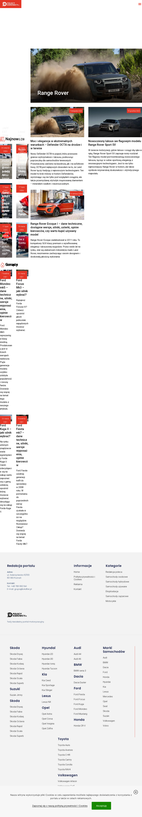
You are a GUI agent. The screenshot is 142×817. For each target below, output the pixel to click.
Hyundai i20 (47, 654)
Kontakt (77, 589)
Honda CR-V (80, 725)
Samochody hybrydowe (117, 581)
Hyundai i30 (47, 659)
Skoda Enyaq (16, 654)
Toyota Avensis (65, 750)
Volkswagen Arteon (67, 781)
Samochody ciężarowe (117, 596)
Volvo (106, 725)
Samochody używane (116, 586)
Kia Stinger (47, 690)
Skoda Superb (17, 683)
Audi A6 (77, 659)
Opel (105, 701)
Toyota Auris (64, 745)
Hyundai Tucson (49, 668)
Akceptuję (101, 805)
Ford (105, 672)
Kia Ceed (46, 680)
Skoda (106, 711)
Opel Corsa (47, 718)
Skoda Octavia (17, 668)
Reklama (78, 584)
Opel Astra (47, 714)
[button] (139, 4)
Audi (105, 657)
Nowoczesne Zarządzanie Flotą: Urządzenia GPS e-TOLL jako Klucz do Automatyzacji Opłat (22, 182)
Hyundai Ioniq (48, 663)
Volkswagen (109, 721)
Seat (105, 706)
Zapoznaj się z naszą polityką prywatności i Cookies (60, 805)
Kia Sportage (48, 685)
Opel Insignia (48, 723)
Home (77, 572)
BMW (105, 662)
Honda (106, 677)
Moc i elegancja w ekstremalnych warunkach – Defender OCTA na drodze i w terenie (56, 144)
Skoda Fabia (16, 659)
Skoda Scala (16, 678)
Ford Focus (79, 699)
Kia (104, 686)
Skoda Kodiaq (17, 663)
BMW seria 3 (80, 670)
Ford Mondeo (80, 709)
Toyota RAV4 (64, 769)
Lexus (106, 691)
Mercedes (108, 696)
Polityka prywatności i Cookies (84, 578)
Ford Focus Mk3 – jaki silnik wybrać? (22, 287)
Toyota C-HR (64, 755)
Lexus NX (46, 702)
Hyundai (107, 682)
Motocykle (111, 601)
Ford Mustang (80, 714)
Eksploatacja (112, 591)
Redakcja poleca (114, 572)
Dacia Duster (80, 682)
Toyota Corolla (65, 764)
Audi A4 (77, 654)
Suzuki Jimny (16, 695)
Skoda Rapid (16, 673)
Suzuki (106, 716)
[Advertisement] (71, 27)
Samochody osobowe (117, 576)
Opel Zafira (47, 728)
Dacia (105, 667)
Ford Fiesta (79, 694)
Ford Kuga (79, 704)
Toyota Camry (65, 759)
